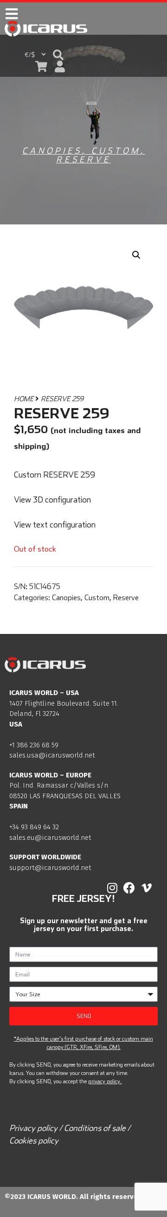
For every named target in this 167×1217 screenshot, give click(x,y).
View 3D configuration (52, 499)
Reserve (83, 159)
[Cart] (41, 66)
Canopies (52, 150)
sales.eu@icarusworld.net (50, 837)
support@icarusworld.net (50, 867)
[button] (58, 55)
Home (23, 399)
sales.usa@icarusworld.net (52, 755)
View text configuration (55, 524)
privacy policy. (105, 1081)
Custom (116, 150)
